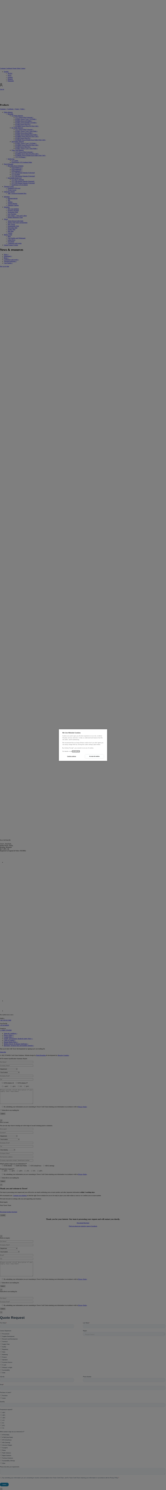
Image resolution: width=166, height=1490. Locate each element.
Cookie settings (71, 756)
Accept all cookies (94, 756)
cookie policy (76, 751)
